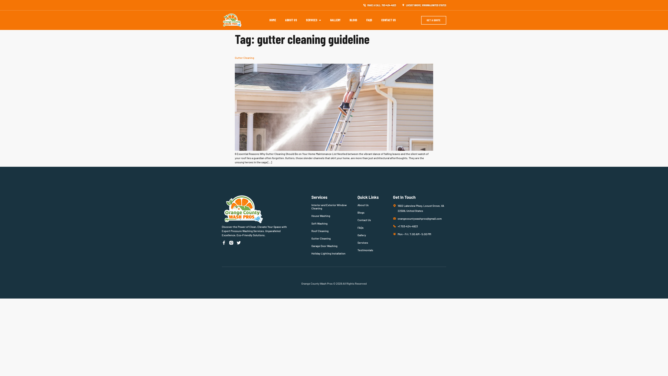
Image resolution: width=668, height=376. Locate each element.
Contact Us (388, 20)
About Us (291, 20)
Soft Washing (319, 223)
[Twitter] (239, 243)
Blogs (353, 20)
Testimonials (365, 250)
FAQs (369, 20)
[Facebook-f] (224, 243)
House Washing (320, 215)
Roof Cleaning (320, 231)
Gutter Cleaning (244, 57)
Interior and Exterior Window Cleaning (329, 206)
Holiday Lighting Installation (328, 253)
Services (311, 20)
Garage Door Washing (324, 246)
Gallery (335, 20)
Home (272, 20)
